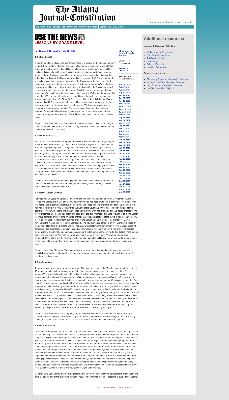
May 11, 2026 (124, 123)
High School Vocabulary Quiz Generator (165, 85)
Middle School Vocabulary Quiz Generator (166, 82)
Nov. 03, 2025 (124, 192)
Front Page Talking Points (158, 54)
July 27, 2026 (124, 95)
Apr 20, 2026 (124, 131)
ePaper (56, 26)
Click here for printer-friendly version (126, 53)
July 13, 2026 (124, 101)
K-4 (162, 88)
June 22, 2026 (125, 106)
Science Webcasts (155, 64)
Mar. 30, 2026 (124, 140)
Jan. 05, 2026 (124, 173)
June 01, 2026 (125, 115)
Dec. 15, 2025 (124, 176)
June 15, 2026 (125, 109)
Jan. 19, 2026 (124, 167)
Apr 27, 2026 (124, 129)
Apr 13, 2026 (124, 134)
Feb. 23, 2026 (124, 153)
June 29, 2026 (125, 104)
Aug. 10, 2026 (124, 90)
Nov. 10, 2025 (124, 189)
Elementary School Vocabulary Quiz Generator (168, 79)
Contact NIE (105, 26)
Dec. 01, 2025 (124, 181)
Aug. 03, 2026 (124, 93)
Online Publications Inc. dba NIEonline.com (117, 387)
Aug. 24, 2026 (124, 84)
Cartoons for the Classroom (159, 51)
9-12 (172, 88)
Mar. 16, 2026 (124, 145)
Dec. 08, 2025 (124, 178)
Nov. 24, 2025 (124, 184)
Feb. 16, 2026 (124, 156)
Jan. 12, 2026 (124, 170)
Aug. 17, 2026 (124, 87)
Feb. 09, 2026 (124, 159)
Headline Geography (156, 67)
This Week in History (156, 57)
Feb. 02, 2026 (124, 162)
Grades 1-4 (123, 68)
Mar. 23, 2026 (124, 142)
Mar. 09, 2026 (124, 148)
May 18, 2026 (124, 120)
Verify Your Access (88, 26)
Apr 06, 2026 (124, 137)
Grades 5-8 (123, 71)
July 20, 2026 (124, 98)
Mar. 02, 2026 (124, 151)
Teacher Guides (69, 26)
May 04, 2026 (124, 126)
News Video (152, 61)
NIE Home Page (43, 26)
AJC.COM (118, 26)
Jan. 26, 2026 (124, 164)
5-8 (167, 88)
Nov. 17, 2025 (124, 187)
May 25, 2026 (124, 118)
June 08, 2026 (125, 112)
